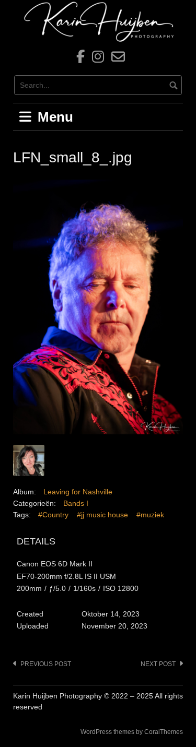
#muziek (150, 515)
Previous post (45, 664)
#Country (53, 515)
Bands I (75, 503)
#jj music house (102, 515)
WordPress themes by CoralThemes (131, 732)
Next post (158, 664)
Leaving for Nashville (77, 492)
